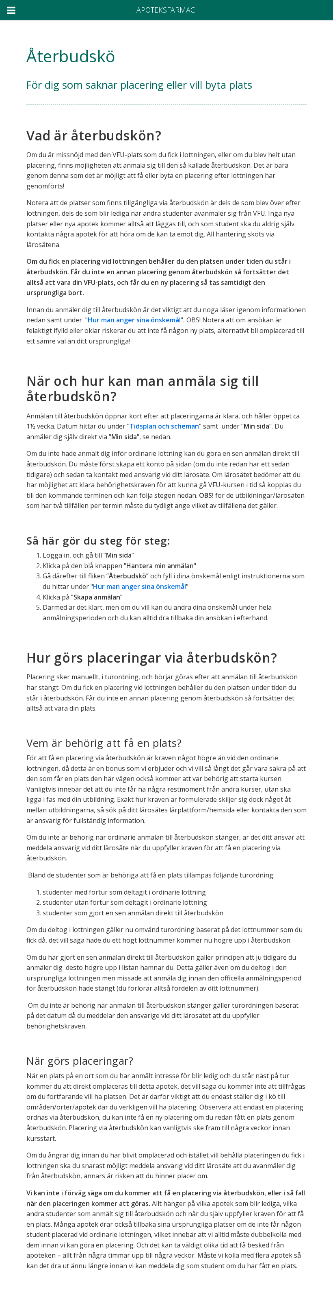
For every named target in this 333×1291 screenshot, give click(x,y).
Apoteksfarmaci (166, 10)
